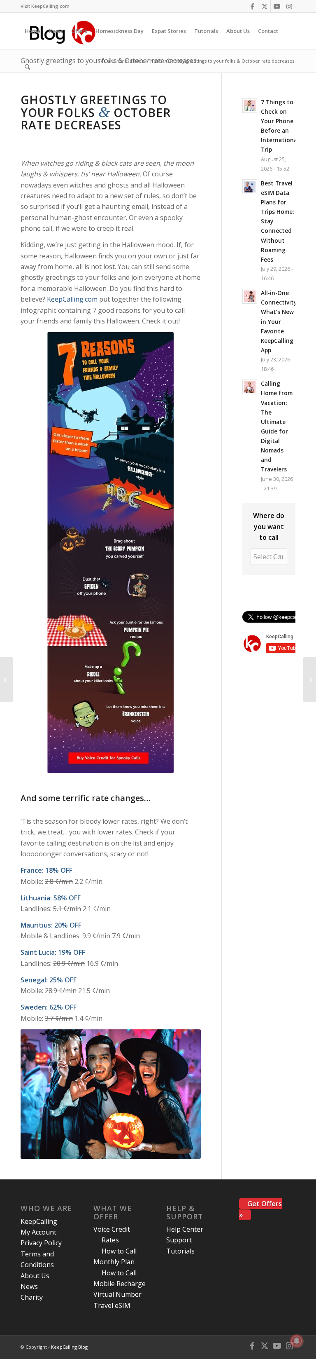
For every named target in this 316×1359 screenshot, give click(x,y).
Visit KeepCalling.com (45, 6)
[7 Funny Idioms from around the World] (309, 679)
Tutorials (180, 1251)
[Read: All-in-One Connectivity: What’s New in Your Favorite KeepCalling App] (249, 296)
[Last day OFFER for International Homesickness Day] (6, 679)
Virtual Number (117, 1294)
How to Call (119, 1251)
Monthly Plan (114, 1261)
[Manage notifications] (296, 1340)
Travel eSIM (111, 1305)
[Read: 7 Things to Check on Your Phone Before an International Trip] (249, 105)
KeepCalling (39, 1221)
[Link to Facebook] (252, 6)
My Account (38, 1232)
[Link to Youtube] (277, 6)
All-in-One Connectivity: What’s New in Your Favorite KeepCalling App (279, 321)
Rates (110, 1239)
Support (179, 1239)
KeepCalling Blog (69, 1347)
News (29, 1286)
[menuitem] (45, 6)
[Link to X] (264, 6)
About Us (35, 1275)
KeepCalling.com (72, 299)
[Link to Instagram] (289, 6)
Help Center (184, 1229)
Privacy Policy (41, 1242)
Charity (32, 1297)
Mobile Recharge (119, 1283)
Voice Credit (111, 1229)
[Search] (27, 67)
